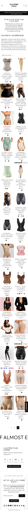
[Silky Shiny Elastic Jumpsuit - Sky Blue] (11, 368)
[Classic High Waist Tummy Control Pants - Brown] (21, 216)
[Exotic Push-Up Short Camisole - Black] (19, 293)
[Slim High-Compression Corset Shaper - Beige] (5, 343)
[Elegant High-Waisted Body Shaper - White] (7, 240)
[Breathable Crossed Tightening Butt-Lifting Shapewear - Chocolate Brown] (21, 109)
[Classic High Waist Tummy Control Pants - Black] (18, 216)
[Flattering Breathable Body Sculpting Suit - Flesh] (20, 190)
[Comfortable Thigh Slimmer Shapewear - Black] (21, 392)
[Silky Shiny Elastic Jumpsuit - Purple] (9, 368)
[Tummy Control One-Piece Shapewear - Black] (7, 394)
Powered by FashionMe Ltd (14, 509)
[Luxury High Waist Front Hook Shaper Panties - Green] (5, 161)
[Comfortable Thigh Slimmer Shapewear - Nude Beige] (20, 392)
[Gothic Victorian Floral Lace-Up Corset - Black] (10, 81)
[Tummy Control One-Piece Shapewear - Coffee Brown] (5, 394)
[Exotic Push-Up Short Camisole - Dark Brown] (17, 293)
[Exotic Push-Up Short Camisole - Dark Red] (21, 293)
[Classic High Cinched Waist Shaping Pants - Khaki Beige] (7, 107)
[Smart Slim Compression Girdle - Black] (20, 133)
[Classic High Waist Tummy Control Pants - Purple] (23, 216)
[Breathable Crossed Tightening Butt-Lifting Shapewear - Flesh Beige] (22, 109)
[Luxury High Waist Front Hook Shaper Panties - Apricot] (7, 161)
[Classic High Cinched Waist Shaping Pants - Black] (5, 107)
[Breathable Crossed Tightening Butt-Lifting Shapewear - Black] (19, 109)
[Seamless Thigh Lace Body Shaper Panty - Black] (21, 419)
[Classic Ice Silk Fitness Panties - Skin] (6, 418)
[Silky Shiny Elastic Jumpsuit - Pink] (7, 368)
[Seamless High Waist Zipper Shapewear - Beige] (21, 368)
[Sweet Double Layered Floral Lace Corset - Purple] (21, 267)
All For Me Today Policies (13, 476)
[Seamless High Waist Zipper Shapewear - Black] (19, 368)
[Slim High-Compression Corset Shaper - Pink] (8, 343)
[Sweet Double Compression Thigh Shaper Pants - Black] (21, 81)
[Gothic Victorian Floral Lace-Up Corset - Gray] (5, 81)
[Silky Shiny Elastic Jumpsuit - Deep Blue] (6, 368)
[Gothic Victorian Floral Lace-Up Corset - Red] (7, 81)
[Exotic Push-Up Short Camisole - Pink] (22, 293)
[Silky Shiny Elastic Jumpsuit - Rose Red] (12, 368)
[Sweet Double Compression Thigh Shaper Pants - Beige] (20, 81)
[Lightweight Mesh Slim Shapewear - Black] (21, 342)
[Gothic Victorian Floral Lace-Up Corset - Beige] (3, 81)
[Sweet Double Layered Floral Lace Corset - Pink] (20, 267)
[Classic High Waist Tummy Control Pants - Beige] (20, 216)
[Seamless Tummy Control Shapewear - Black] (7, 135)
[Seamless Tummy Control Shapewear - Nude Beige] (6, 135)
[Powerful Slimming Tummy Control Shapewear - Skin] (6, 269)
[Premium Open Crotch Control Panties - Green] (5, 188)
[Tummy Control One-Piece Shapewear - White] (8, 394)
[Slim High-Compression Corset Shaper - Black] (7, 343)
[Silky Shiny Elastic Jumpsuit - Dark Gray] (2, 368)
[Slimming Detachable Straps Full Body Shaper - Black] (21, 161)
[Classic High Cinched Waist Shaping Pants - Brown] (8, 107)
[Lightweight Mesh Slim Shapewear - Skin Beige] (20, 342)
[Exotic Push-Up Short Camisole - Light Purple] (24, 293)
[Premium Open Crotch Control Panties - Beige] (8, 188)
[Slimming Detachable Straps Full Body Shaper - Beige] (20, 161)
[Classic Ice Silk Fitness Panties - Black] (7, 418)
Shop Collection (14, 466)
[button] (26, 407)
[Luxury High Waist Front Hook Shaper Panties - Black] (8, 161)
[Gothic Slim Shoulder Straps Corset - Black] (20, 241)
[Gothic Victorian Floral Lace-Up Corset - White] (8, 81)
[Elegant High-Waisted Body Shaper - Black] (6, 240)
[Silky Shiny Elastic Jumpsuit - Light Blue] (4, 368)
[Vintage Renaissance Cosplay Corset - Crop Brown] (7, 295)
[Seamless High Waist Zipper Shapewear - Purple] (22, 368)
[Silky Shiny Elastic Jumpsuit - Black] (1, 368)
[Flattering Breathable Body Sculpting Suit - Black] (21, 190)
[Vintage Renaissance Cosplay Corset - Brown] (6, 295)
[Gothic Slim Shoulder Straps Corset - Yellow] (21, 241)
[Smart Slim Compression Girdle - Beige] (21, 133)
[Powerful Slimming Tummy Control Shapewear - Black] (7, 269)
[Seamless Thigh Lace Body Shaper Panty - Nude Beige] (20, 419)
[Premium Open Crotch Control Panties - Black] (7, 188)
